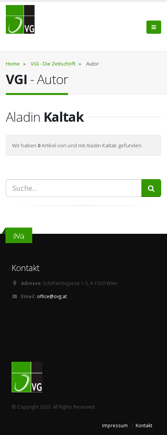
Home (13, 63)
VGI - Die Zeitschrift (53, 63)
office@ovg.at (52, 296)
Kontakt (144, 425)
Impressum (115, 425)
